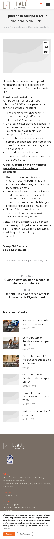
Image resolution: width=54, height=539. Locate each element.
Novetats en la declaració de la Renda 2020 (36, 397)
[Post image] (11, 326)
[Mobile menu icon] (48, 4)
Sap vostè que (24, 260)
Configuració (25, 534)
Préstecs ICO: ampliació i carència (36, 413)
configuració (9, 525)
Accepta (9, 534)
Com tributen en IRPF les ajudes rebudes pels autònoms (36, 360)
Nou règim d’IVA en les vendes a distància (36, 322)
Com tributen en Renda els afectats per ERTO (35, 341)
